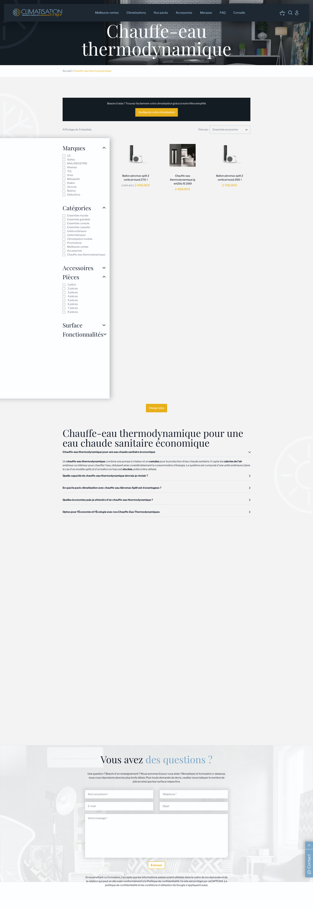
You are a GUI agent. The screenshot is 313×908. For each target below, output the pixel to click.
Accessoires (184, 12)
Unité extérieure (76, 231)
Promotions (74, 242)
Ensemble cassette (78, 227)
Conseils (239, 12)
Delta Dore (73, 194)
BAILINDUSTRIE (77, 163)
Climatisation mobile (79, 239)
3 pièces (72, 292)
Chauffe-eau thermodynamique (86, 254)
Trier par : (203, 129)
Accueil (67, 70)
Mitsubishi (73, 179)
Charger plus (156, 408)
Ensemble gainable (78, 219)
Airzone (72, 186)
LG (69, 155)
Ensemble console (78, 223)
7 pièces (72, 308)
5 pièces (72, 300)
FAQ (223, 12)
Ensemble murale (77, 215)
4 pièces (72, 296)
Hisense (72, 167)
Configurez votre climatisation (156, 112)
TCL (69, 171)
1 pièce (71, 284)
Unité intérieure (76, 235)
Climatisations (136, 12)
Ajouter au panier (133, 202)
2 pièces (72, 288)
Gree (70, 175)
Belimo (71, 190)
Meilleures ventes (107, 12)
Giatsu (71, 159)
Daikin (71, 182)
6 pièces (72, 304)
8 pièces (72, 311)
